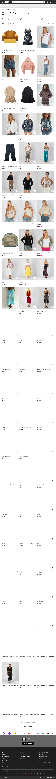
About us (22, 752)
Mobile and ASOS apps (43, 752)
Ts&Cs (48, 777)
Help (3, 752)
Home (3, 9)
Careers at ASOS (23, 754)
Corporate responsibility (25, 756)
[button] (16, 773)
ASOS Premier (4, 758)
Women (7, 9)
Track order (4, 754)
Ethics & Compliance (6, 766)
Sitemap (3, 762)
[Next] (52, 13)
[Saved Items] (51, 2)
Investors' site (22, 758)
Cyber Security (23, 760)
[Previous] (24, 13)
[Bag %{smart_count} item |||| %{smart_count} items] (54, 2)
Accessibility (52, 777)
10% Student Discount (6, 760)
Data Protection (5, 764)
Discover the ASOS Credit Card (45, 762)
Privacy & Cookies (42, 777)
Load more (28, 727)
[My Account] (47, 2)
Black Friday (41, 758)
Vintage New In (30, 13)
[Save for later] (16, 45)
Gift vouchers (41, 754)
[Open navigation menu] (2, 2)
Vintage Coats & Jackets (41, 13)
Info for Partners (42, 760)
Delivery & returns (5, 756)
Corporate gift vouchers (43, 756)
